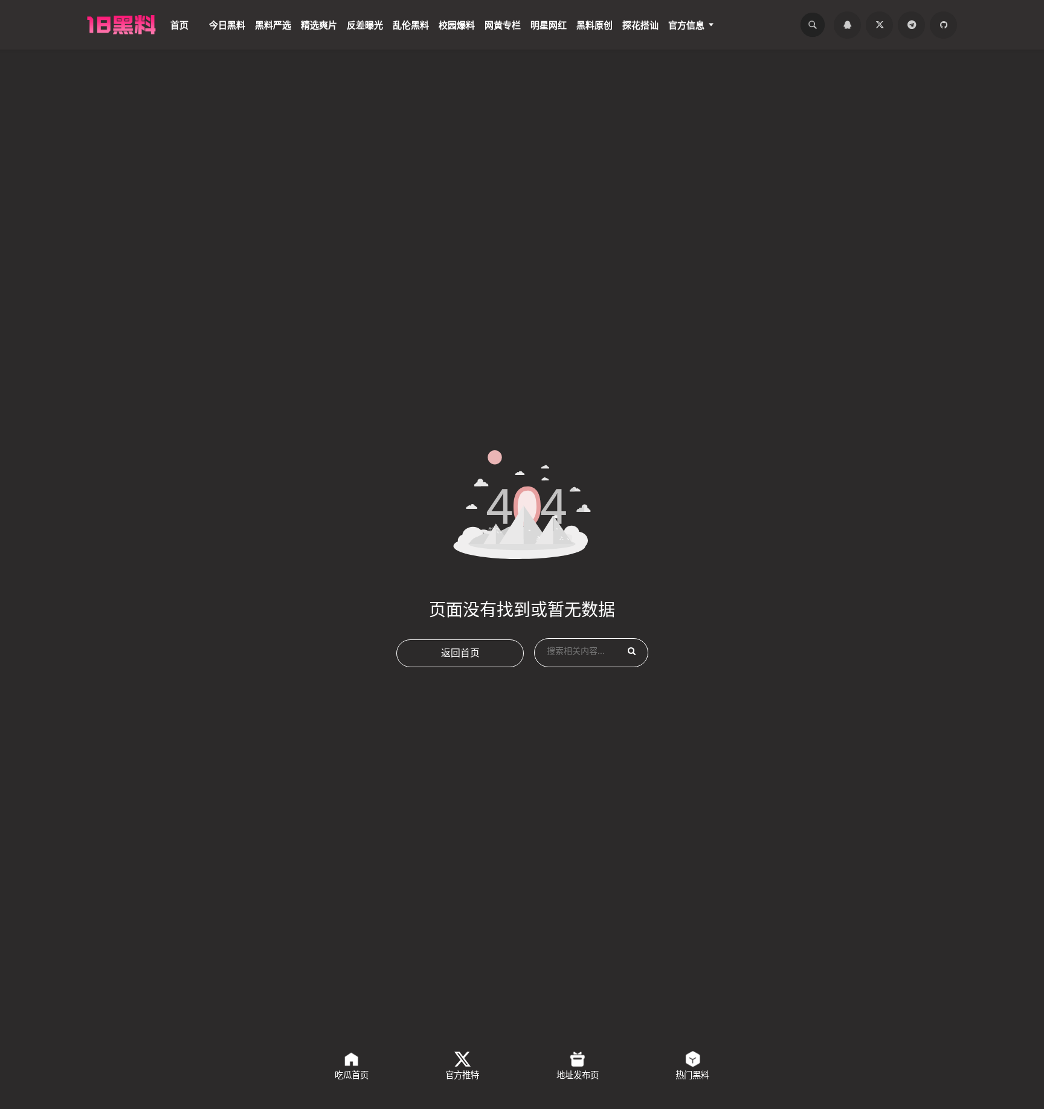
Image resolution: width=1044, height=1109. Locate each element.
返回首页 (460, 646)
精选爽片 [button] (319, 24)
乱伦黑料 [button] (411, 24)
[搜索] (825, 24)
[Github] (945, 23)
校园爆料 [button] (457, 24)
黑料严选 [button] (273, 24)
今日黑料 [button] (227, 24)
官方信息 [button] (686, 24)
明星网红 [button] (548, 24)
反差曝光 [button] (365, 24)
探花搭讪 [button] (640, 24)
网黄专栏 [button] (503, 24)
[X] (887, 23)
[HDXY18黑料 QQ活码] (858, 23)
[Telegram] (916, 23)
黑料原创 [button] (594, 24)
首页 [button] (179, 24)
